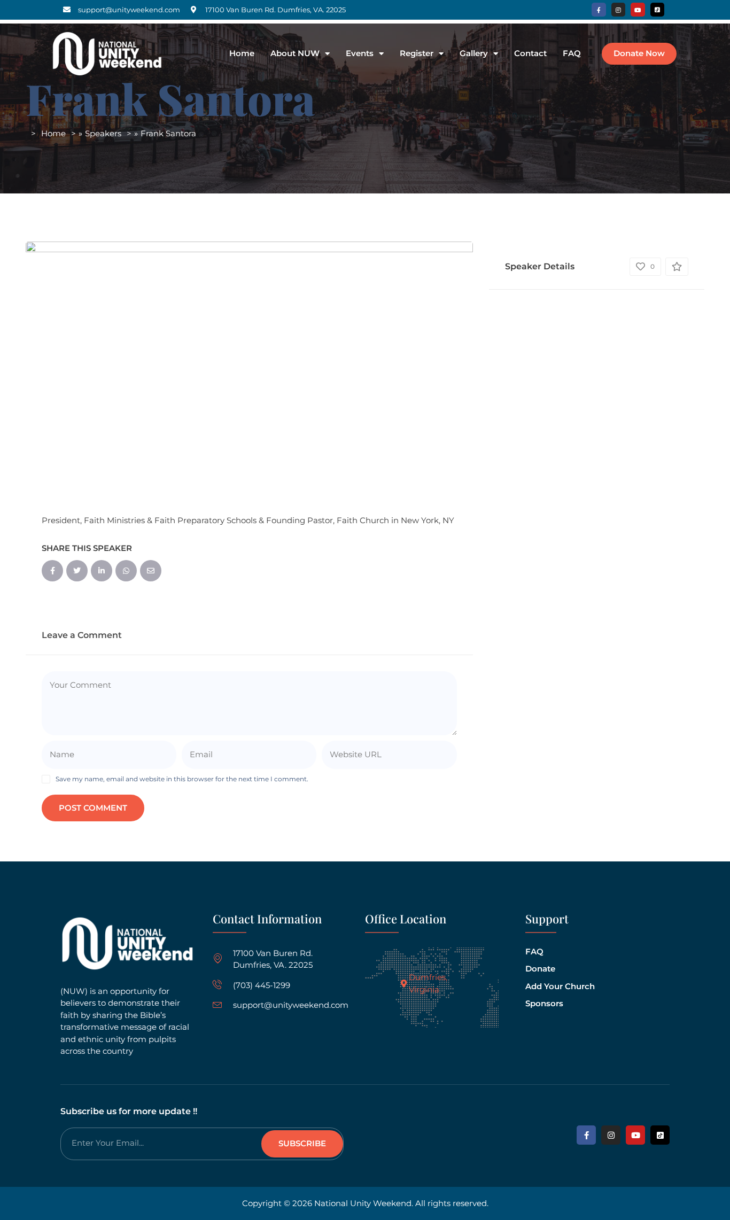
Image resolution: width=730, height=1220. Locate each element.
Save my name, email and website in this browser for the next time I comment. (182, 779)
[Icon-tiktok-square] (657, 10)
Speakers (103, 133)
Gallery (474, 53)
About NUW (295, 53)
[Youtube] (637, 10)
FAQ (572, 53)
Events (360, 53)
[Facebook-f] (598, 10)
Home (241, 53)
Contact (530, 53)
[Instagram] (618, 10)
